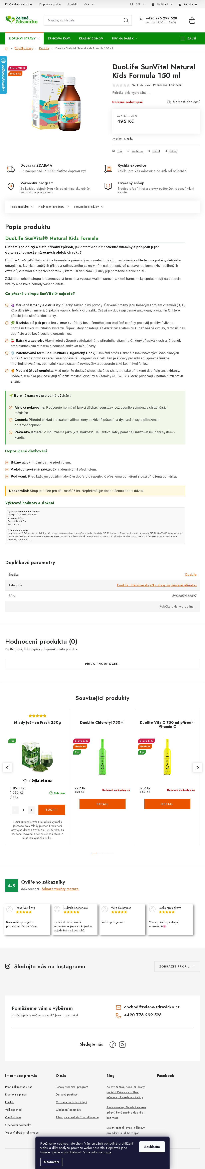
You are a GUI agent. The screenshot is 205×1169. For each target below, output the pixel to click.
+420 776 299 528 (161, 18)
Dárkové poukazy (67, 1094)
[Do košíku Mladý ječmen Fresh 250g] (51, 810)
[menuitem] (24, 38)
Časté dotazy (13, 1117)
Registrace (190, 4)
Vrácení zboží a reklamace (22, 1133)
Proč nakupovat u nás (18, 4)
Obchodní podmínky (18, 1125)
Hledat (126, 20)
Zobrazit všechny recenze (60, 889)
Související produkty (86, 207)
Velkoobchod (13, 1110)
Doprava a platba (50, 4)
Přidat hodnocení (102, 664)
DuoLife (128, 139)
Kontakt (72, 4)
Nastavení (51, 1162)
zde (108, 1152)
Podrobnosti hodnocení (168, 85)
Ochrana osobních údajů (71, 1102)
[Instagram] (122, 1044)
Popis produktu (19, 207)
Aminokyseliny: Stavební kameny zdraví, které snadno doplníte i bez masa (126, 1112)
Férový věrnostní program (72, 1087)
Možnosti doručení (186, 102)
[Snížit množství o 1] (15, 810)
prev (7, 767)
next (197, 767)
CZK (138, 4)
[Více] (188, 38)
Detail (102, 804)
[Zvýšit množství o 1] (31, 810)
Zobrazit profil (174, 966)
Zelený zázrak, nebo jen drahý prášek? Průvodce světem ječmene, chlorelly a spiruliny (126, 1092)
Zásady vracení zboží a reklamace (77, 1117)
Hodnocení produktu (51, 207)
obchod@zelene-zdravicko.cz (152, 1007)
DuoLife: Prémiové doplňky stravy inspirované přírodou (157, 585)
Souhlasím (152, 1147)
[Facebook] (113, 1044)
